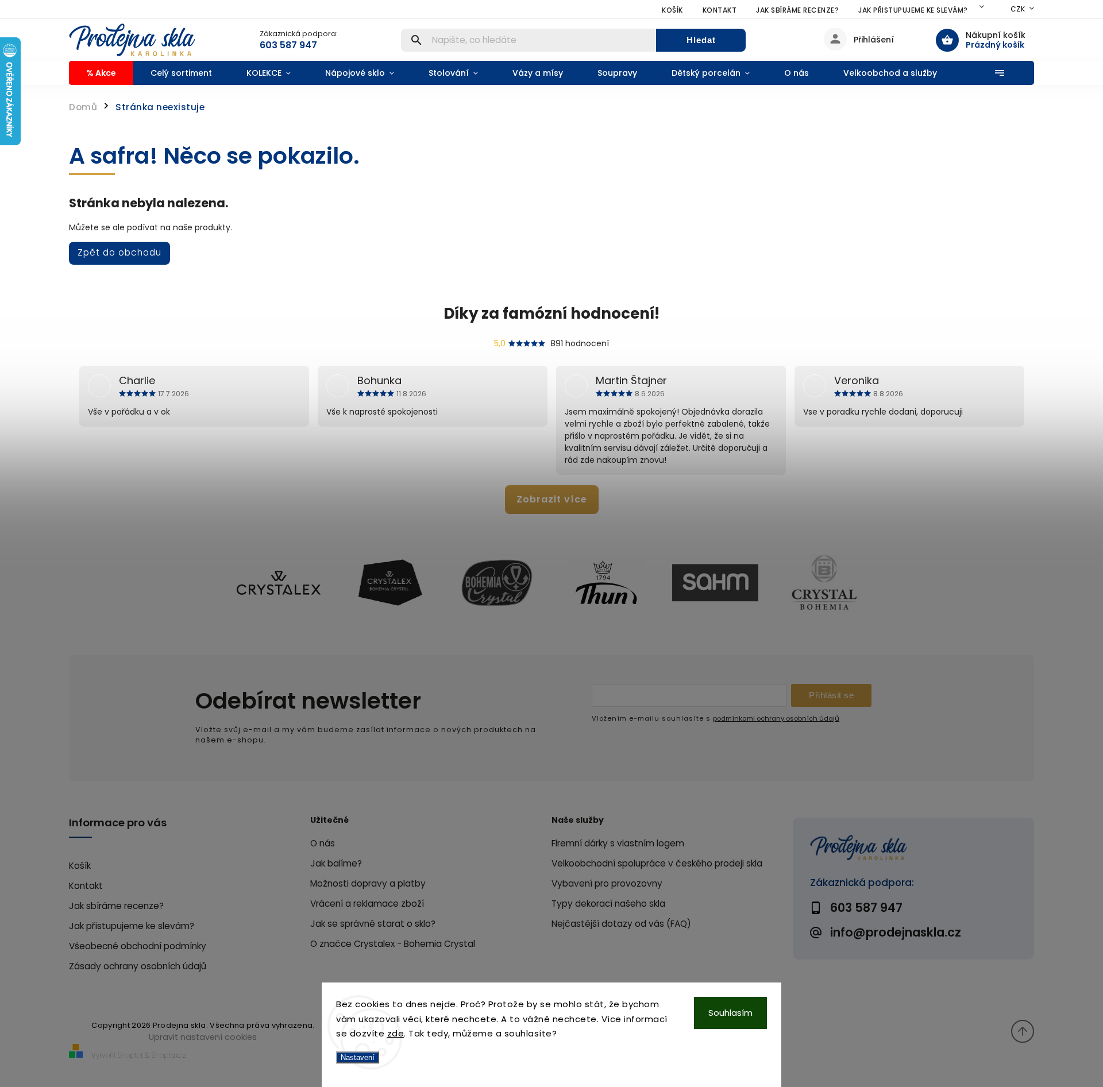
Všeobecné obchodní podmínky (137, 946)
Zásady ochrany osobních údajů (137, 966)
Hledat (701, 40)
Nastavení (358, 1057)
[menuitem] (101, 73)
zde (395, 1033)
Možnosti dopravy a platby (368, 883)
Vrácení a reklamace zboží (367, 904)
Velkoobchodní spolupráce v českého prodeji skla (657, 863)
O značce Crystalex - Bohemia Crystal (392, 944)
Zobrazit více (551, 499)
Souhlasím (730, 1013)
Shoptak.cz (169, 1055)
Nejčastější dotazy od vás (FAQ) (621, 924)
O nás (322, 843)
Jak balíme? (336, 863)
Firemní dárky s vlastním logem (618, 843)
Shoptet (130, 1055)
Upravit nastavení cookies (203, 1037)
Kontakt (720, 10)
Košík (672, 10)
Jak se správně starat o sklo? (372, 924)
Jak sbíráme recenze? (797, 10)
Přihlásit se (831, 695)
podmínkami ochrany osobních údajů (776, 718)
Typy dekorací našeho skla (608, 904)
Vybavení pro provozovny (607, 883)
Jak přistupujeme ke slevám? (913, 10)
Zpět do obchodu (119, 252)
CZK (1018, 9)
